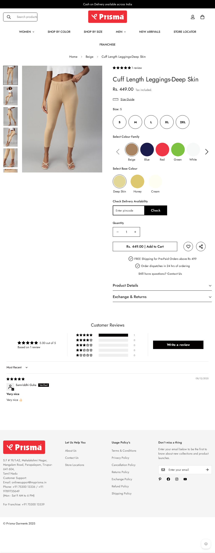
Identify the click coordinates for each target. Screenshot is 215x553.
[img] (16, 379)
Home (73, 56)
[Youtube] (185, 479)
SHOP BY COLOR (59, 32)
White (193, 159)
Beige (89, 56)
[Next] (207, 152)
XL (167, 122)
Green (178, 159)
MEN (119, 32)
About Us (70, 450)
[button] (202, 17)
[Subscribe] (207, 469)
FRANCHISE (107, 44)
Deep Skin (119, 191)
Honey (138, 191)
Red (162, 159)
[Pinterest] (160, 479)
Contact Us (72, 458)
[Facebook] (168, 479)
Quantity (118, 223)
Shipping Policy (121, 493)
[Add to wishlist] (188, 246)
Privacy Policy (120, 458)
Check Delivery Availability (130, 201)
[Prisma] (107, 16)
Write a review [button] (178, 344)
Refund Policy (120, 486)
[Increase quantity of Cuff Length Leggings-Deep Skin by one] (135, 232)
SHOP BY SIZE (93, 32)
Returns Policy (120, 472)
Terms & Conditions (124, 450)
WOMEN (25, 32)
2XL (182, 122)
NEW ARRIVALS (149, 32)
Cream (155, 191)
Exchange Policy (122, 479)
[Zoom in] (93, 74)
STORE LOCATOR (185, 32)
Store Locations (74, 465)
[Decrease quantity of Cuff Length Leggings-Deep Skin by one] (117, 232)
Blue (146, 159)
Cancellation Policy (123, 465)
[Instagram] (176, 479)
